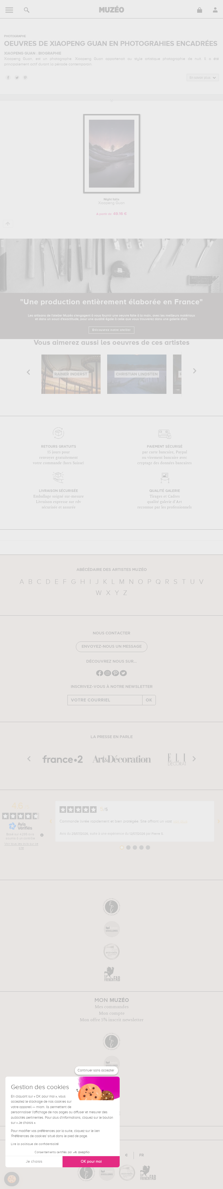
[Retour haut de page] (8, 223)
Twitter (16, 77)
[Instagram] (108, 675)
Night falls (111, 201)
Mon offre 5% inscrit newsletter (112, 1019)
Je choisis (34, 1161)
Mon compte (112, 1013)
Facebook (8, 77)
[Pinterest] (115, 675)
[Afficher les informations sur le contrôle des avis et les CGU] (42, 835)
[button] (11, 1179)
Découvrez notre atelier (111, 330)
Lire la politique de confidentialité (35, 1144)
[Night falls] (111, 192)
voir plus (180, 821)
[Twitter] (123, 675)
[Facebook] (100, 675)
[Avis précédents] (51, 821)
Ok (149, 700)
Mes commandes (112, 1006)
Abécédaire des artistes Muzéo (111, 569)
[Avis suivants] (218, 821)
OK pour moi (91, 1161)
